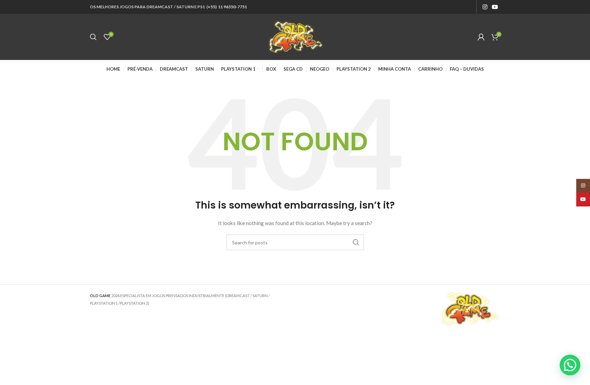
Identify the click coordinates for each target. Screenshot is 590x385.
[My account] (481, 37)
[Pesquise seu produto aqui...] (93, 37)
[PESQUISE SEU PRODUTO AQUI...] (356, 242)
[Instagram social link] (484, 7)
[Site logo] (295, 36)
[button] (570, 365)
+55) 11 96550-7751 (227, 6)
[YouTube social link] (494, 7)
